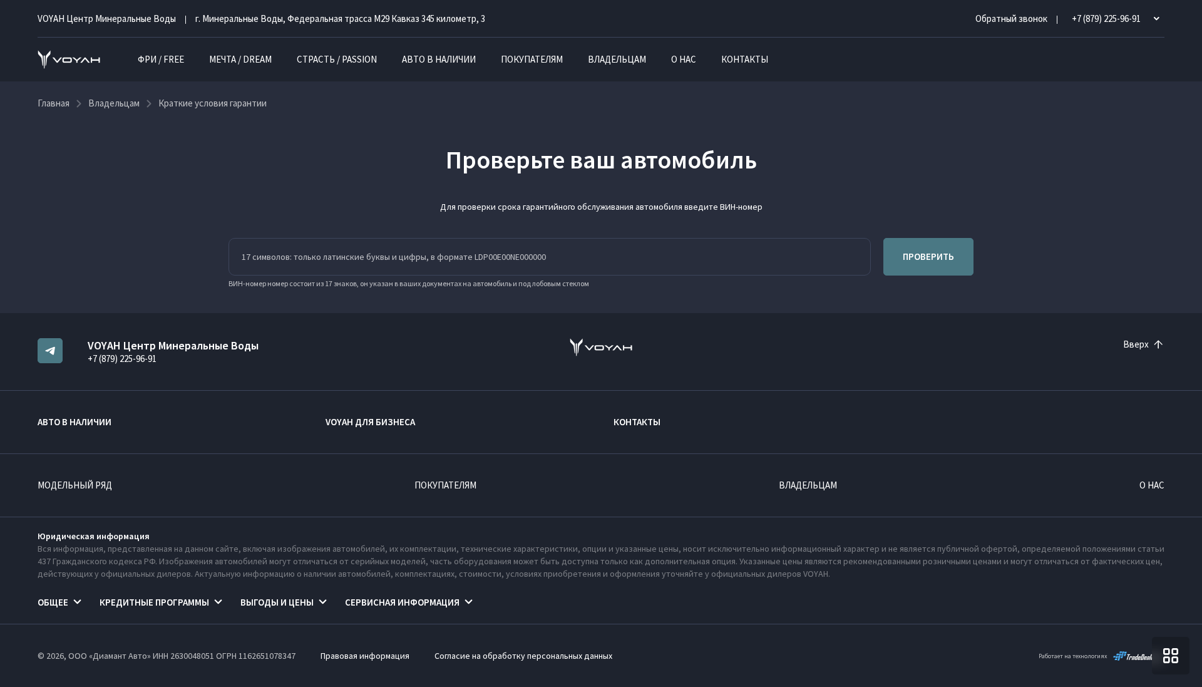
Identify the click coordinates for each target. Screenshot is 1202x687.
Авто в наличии (439, 59)
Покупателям (532, 59)
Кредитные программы (154, 602)
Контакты (744, 59)
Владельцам (617, 59)
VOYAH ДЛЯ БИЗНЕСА (370, 422)
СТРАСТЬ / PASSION (337, 59)
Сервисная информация (402, 602)
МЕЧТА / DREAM (240, 59)
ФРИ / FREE (161, 59)
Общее (53, 602)
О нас (683, 59)
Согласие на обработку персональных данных (523, 655)
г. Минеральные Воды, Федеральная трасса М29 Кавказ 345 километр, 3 (340, 18)
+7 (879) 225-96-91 (122, 358)
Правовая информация (365, 655)
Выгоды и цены (277, 602)
